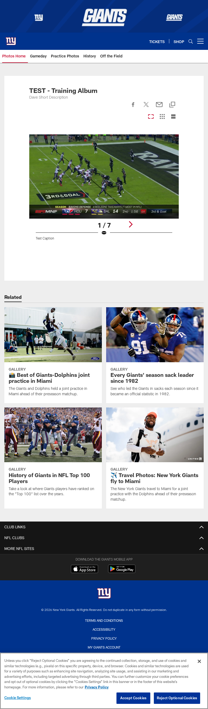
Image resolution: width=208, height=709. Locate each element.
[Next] (130, 224)
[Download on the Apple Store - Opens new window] (84, 569)
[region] (104, 681)
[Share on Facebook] (133, 107)
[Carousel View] (150, 116)
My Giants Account (104, 647)
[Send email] (159, 107)
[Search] (190, 41)
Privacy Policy (104, 638)
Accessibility (104, 629)
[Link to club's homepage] (10, 39)
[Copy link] (172, 105)
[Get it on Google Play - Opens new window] (121, 571)
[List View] (173, 116)
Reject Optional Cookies (177, 698)
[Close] (199, 661)
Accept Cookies (133, 698)
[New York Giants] (104, 594)
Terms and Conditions (104, 620)
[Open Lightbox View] (104, 190)
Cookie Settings (17, 697)
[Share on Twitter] (146, 107)
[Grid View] (162, 116)
